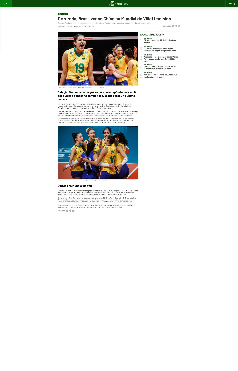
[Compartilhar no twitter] (178, 26)
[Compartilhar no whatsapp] (173, 26)
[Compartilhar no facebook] (176, 26)
